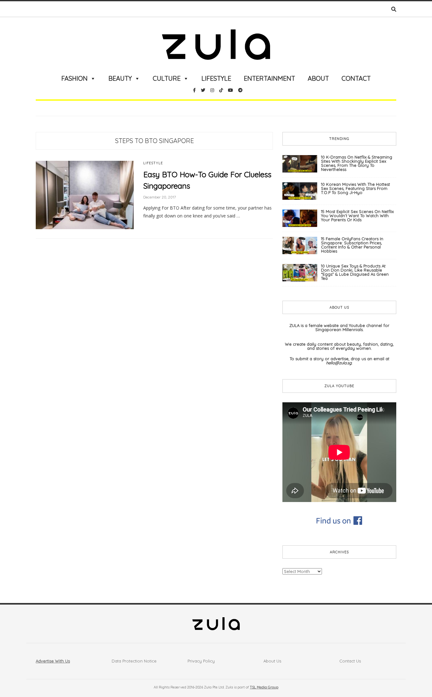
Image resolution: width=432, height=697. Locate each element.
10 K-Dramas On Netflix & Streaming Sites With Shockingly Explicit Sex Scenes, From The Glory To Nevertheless (356, 163)
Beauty (120, 78)
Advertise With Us (53, 660)
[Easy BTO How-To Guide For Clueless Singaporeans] (85, 194)
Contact (356, 78)
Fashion (74, 78)
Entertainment (269, 78)
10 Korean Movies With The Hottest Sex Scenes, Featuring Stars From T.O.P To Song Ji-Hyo (355, 188)
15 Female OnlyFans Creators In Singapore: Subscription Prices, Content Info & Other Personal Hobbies (352, 245)
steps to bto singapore (154, 141)
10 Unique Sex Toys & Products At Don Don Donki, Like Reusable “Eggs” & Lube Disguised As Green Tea (355, 272)
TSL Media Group (264, 687)
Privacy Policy (201, 660)
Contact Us (350, 660)
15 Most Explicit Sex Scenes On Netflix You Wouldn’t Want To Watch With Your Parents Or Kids (357, 215)
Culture (167, 78)
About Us (272, 660)
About (318, 78)
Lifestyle (216, 78)
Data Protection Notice (134, 660)
